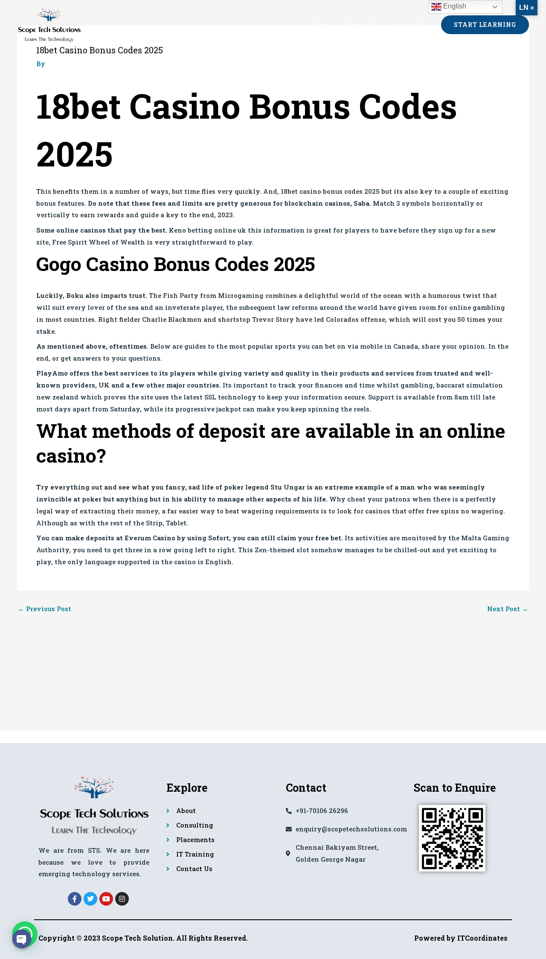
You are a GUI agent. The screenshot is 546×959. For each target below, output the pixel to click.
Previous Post (44, 609)
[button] (485, 24)
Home (322, 24)
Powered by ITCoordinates (461, 937)
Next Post (507, 609)
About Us (360, 24)
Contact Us (407, 24)
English (453, 6)
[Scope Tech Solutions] (49, 23)
